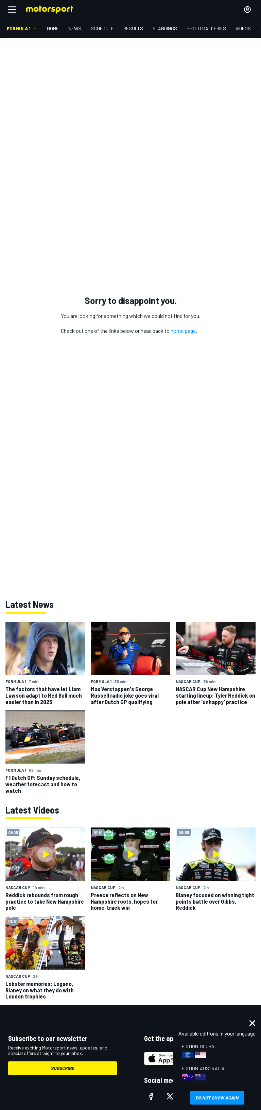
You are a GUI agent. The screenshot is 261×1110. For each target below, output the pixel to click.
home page (183, 330)
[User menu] (247, 9)
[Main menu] (12, 9)
